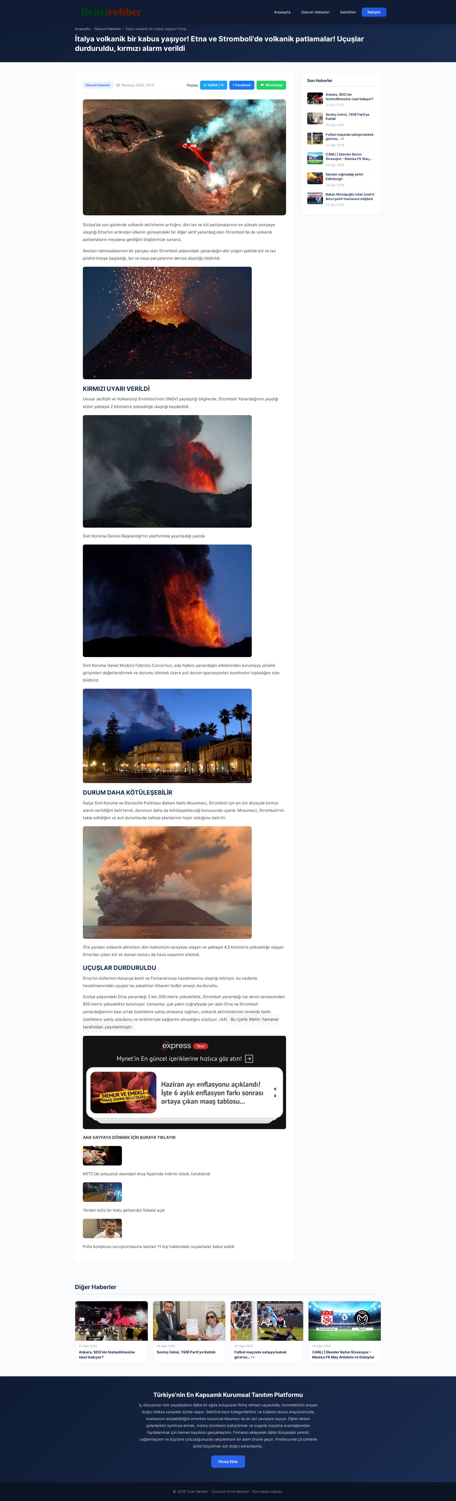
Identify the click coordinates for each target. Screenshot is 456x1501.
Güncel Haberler (315, 12)
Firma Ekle (228, 1461)
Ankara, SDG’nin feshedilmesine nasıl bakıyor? (349, 97)
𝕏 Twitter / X (214, 85)
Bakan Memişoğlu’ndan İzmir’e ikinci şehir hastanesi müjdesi (350, 196)
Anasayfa (282, 12)
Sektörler (348, 12)
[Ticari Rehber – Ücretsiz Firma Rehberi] (112, 12)
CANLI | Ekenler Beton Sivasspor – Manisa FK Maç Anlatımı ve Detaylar (347, 158)
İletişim (374, 12)
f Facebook (242, 85)
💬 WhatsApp (271, 85)
